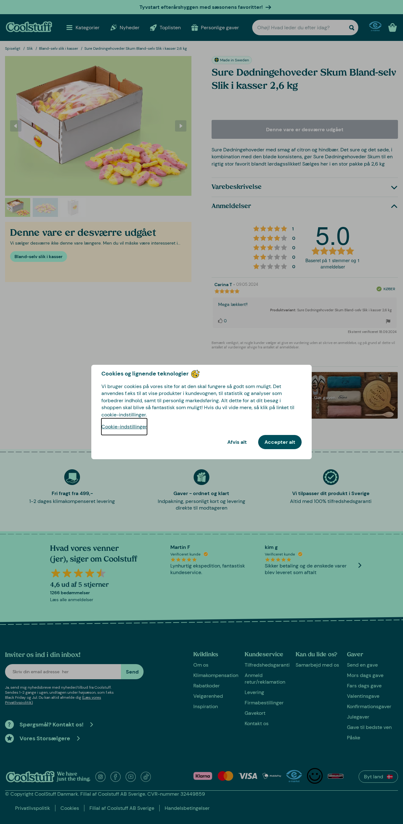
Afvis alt (237, 442)
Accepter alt (279, 442)
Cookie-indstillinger (124, 426)
